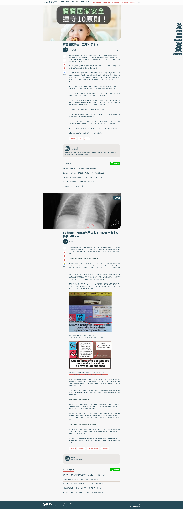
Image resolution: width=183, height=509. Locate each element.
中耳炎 (179, 42)
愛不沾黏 (130, 2)
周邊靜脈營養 (178, 54)
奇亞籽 (179, 28)
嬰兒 (81, 138)
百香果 (179, 31)
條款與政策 (137, 506)
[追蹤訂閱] (64, 72)
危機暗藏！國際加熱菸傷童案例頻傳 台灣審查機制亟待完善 (80, 169)
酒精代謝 (179, 48)
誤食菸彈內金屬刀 (93, 448)
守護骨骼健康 (96, 2)
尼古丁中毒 (82, 448)
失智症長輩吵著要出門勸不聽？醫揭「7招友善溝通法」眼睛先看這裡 (83, 484)
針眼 (180, 34)
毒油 (180, 25)
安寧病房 (179, 51)
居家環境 (73, 138)
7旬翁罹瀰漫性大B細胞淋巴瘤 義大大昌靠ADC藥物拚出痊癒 (80, 479)
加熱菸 (72, 448)
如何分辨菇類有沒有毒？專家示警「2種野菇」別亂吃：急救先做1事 (83, 177)
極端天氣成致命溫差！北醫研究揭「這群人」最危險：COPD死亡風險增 (84, 475)
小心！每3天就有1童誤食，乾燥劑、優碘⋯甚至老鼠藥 (79, 182)
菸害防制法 (105, 448)
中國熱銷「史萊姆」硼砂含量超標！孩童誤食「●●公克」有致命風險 (83, 492)
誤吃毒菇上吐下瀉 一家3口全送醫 (73, 186)
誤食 (87, 138)
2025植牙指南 (115, 2)
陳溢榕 (71, 242)
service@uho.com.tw (64, 505)
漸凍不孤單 (123, 2)
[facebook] (136, 504)
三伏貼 (179, 37)
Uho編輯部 (72, 50)
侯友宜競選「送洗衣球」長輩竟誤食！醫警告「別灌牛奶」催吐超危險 (83, 173)
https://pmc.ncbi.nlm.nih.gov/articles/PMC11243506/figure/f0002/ (88, 374)
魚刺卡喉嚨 (178, 40)
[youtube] (139, 504)
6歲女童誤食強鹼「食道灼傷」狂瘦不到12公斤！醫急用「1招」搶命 (82, 488)
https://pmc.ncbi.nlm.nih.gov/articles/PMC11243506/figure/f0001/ (88, 337)
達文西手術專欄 (106, 2)
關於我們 (132, 506)
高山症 (179, 45)
